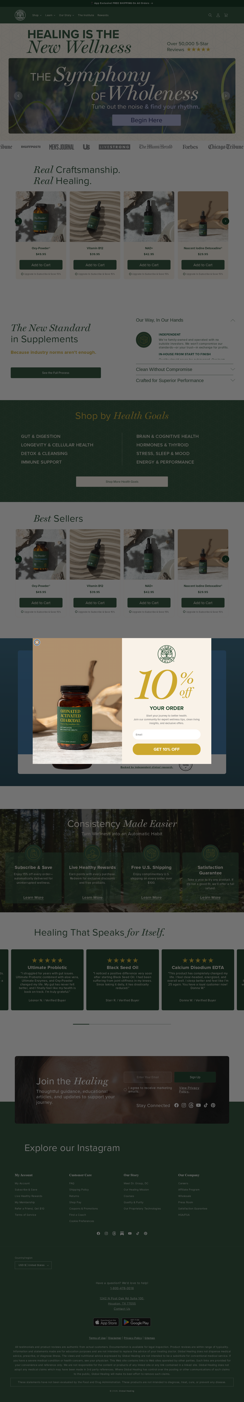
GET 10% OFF (167, 749)
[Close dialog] (37, 642)
